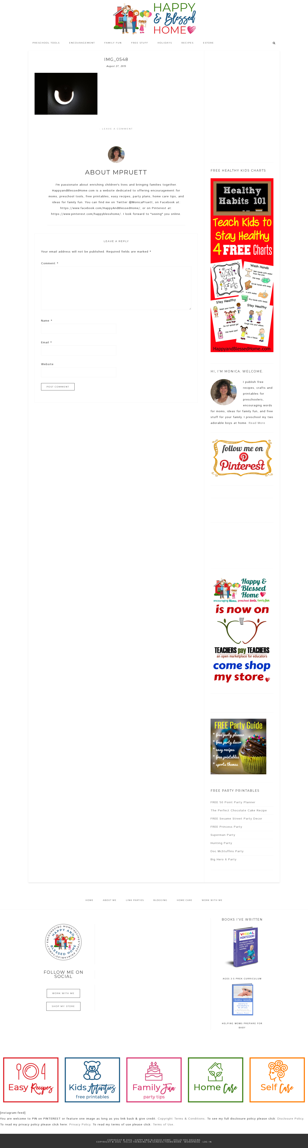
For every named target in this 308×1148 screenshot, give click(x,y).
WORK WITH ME (63, 993)
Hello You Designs (187, 1140)
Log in (207, 1142)
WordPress (192, 1142)
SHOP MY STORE (63, 1006)
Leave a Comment (117, 128)
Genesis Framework (167, 1142)
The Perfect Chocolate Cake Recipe (239, 810)
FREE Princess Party (226, 827)
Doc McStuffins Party (227, 851)
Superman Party (223, 835)
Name (46, 321)
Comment (49, 263)
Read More (257, 423)
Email (46, 342)
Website (47, 364)
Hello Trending (135, 1142)
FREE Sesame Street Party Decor (236, 819)
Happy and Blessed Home (154, 19)
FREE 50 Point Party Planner (233, 802)
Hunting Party (221, 843)
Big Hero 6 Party (224, 859)
